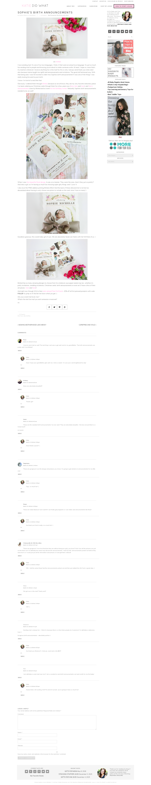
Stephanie (26, 463)
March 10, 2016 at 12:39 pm (30, 506)
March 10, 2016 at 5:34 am (30, 341)
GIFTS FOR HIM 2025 (68, 777)
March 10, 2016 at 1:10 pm (30, 588)
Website (20, 745)
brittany (25, 380)
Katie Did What (35, 5)
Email (20, 739)
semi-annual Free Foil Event (53, 291)
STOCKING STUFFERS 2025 (69, 774)
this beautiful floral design (36, 182)
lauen (25, 419)
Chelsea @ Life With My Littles (32, 543)
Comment (21, 714)
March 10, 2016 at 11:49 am (30, 465)
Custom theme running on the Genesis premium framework (71, 782)
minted (58, 62)
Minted (44, 84)
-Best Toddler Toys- (114, 94)
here (67, 15)
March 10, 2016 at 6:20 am (30, 382)
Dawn (25, 504)
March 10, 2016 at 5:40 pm (30, 670)
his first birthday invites (58, 88)
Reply (19, 350)
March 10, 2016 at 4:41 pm (30, 626)
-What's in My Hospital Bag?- (118, 85)
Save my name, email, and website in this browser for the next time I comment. (42, 754)
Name (20, 732)
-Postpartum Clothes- (115, 87)
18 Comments (44, 15)
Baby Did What (27, 316)
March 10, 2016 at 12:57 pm (30, 545)
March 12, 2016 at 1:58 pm (33, 359)
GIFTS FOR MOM (71, 771)
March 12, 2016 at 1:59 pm (33, 522)
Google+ (94, 782)
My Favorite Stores (37, 776)
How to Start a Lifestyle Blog (106, 782)
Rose (24, 340)
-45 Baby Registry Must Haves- (118, 82)
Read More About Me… (117, 775)
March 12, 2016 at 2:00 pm (33, 647)
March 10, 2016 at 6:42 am (30, 421)
